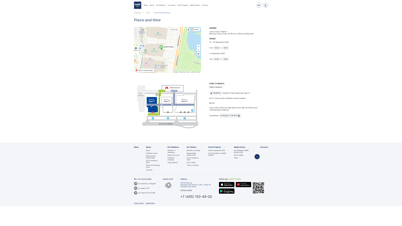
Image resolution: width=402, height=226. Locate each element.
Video (236, 158)
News (146, 5)
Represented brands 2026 (150, 157)
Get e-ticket (191, 162)
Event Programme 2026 (216, 150)
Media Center (195, 5)
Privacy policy (139, 203)
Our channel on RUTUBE (146, 193)
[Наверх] (257, 156)
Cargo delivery (173, 162)
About (152, 5)
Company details (186, 190)
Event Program (183, 5)
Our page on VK (143, 188)
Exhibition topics (152, 153)
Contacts (205, 5)
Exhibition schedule (171, 159)
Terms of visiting (192, 165)
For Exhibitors (161, 5)
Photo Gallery (239, 155)
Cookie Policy (150, 203)
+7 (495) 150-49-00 (196, 197)
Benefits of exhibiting (172, 151)
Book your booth (173, 155)
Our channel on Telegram (147, 183)
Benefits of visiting (193, 150)
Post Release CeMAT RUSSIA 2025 (241, 151)
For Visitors (172, 5)
